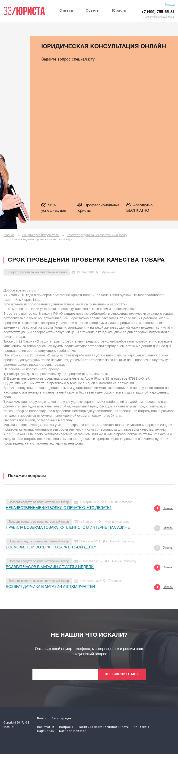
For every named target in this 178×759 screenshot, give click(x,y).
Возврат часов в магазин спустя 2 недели (50, 567)
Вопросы (66, 727)
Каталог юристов (73, 731)
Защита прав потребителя (40, 235)
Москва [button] (170, 4)
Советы (92, 10)
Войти (42, 718)
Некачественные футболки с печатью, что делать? (58, 508)
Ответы (66, 10)
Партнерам (46, 731)
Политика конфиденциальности (103, 727)
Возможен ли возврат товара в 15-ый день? (51, 547)
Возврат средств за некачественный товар (97, 235)
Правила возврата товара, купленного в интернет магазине (68, 527)
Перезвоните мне (122, 674)
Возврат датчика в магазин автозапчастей (50, 587)
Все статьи (45, 727)
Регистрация (61, 718)
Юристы (119, 10)
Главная (8, 235)
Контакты (141, 727)
